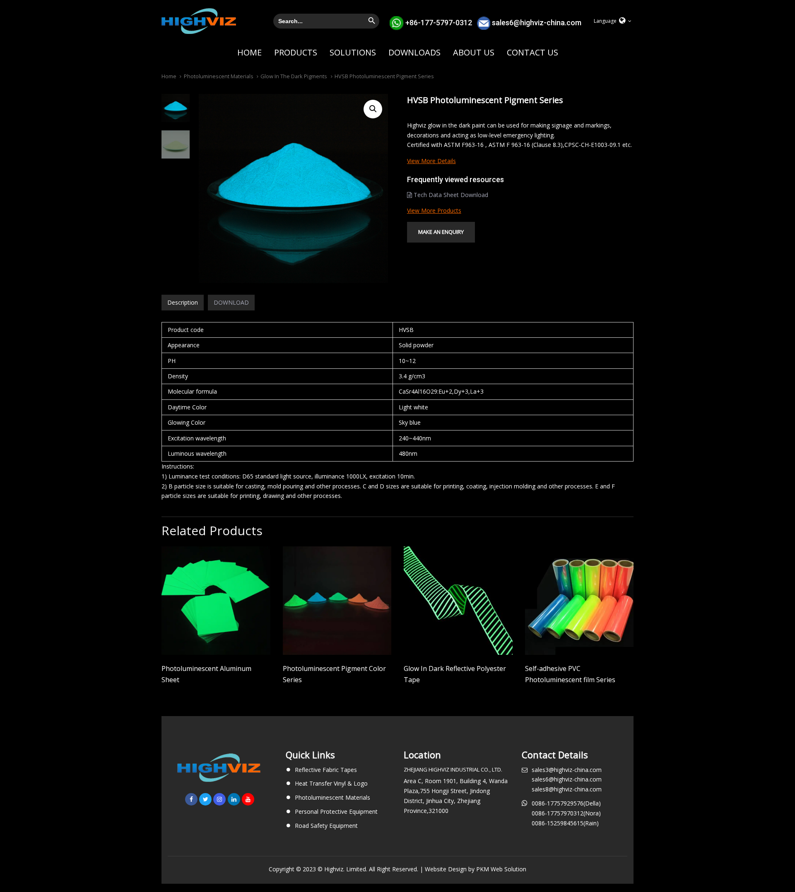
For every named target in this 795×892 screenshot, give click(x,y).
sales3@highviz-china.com (567, 770)
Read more (216, 643)
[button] (613, 21)
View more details (431, 161)
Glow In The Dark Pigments (293, 76)
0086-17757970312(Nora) (566, 813)
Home (168, 76)
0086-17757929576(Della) (566, 803)
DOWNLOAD (231, 302)
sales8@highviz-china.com (567, 789)
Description (182, 302)
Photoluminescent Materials (218, 76)
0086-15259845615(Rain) (565, 823)
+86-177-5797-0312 (438, 22)
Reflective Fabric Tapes (326, 770)
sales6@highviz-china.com (536, 22)
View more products (434, 210)
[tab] (182, 302)
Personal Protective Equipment (336, 811)
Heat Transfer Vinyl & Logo (331, 783)
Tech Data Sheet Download (450, 195)
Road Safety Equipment (326, 825)
